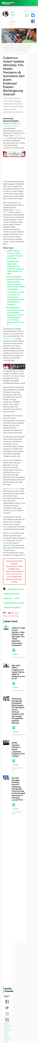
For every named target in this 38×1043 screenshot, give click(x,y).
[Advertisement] (14, 168)
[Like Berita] (4, 613)
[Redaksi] (13, 650)
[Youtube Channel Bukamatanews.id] (7, 1019)
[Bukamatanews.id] (8, 3)
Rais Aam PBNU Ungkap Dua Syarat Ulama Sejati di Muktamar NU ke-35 (18, 672)
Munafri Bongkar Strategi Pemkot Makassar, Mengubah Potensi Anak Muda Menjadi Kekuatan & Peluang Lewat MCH (18, 789)
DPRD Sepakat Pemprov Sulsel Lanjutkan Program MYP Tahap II (18, 749)
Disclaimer (7, 1038)
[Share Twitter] (32, 15)
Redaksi (16, 654)
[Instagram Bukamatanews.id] (7, 1013)
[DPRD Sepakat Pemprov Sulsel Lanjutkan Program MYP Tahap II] (6, 742)
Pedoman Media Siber (7, 1032)
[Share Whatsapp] (26, 15)
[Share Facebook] (32, 21)
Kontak (6, 1036)
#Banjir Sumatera (12, 607)
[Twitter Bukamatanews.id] (7, 1007)
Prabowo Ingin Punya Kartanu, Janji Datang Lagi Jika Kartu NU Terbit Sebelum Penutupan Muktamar (18, 637)
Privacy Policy (7, 1040)
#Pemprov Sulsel (15, 589)
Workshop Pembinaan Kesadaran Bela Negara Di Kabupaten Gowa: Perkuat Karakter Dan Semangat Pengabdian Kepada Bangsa (18, 711)
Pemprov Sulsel (9, 338)
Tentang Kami (7, 1027)
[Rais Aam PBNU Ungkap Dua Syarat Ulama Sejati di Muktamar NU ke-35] (6, 665)
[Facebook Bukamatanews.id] (7, 1001)
